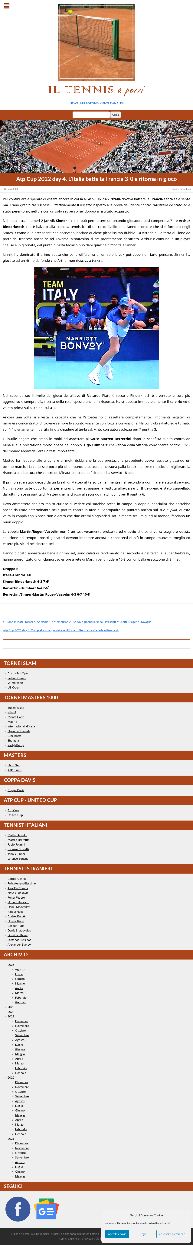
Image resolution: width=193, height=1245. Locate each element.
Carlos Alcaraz (17, 878)
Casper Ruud (16, 925)
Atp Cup (13, 810)
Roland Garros (17, 678)
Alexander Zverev (19, 944)
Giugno (20, 978)
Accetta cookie (117, 1234)
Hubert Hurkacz (18, 902)
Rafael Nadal (16, 911)
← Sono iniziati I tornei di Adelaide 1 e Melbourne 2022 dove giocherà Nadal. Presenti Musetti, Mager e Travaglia (77, 621)
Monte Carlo (16, 717)
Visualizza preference (172, 1234)
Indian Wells (16, 707)
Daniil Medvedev (19, 907)
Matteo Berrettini (19, 839)
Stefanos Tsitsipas (19, 939)
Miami (12, 712)
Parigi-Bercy (16, 745)
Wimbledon (15, 682)
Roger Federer (17, 897)
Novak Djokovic (18, 892)
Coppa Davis (16, 790)
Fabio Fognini (16, 844)
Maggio (20, 983)
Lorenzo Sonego (18, 858)
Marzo (19, 992)
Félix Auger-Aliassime (22, 883)
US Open (14, 687)
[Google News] (46, 1221)
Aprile (19, 988)
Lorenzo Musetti (18, 849)
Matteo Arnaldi (17, 835)
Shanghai (14, 740)
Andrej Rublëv (17, 916)
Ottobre (20, 1030)
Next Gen (14, 765)
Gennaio (20, 1002)
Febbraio (21, 997)
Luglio (19, 974)
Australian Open (18, 673)
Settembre (22, 1035)
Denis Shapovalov (19, 930)
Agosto (20, 969)
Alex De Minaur (18, 888)
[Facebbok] (18, 1221)
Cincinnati (14, 735)
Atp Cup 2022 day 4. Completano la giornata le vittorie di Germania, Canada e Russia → (61, 630)
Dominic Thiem (18, 935)
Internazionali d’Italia (21, 726)
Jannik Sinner (16, 854)
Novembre (22, 1025)
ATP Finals (14, 770)
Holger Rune (16, 921)
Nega (142, 1234)
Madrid (12, 721)
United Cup (15, 815)
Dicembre (21, 1021)
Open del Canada (19, 731)
